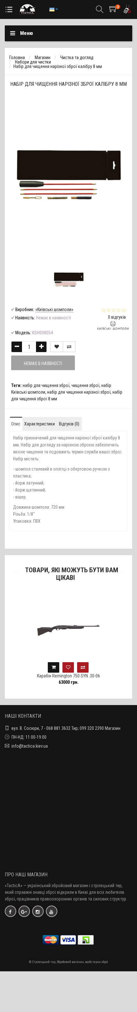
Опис (15, 423)
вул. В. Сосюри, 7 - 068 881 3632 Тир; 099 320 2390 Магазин (65, 728)
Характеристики (39, 423)
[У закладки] (56, 346)
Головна (17, 57)
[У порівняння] (69, 346)
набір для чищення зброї (46, 385)
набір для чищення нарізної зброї (79, 392)
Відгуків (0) (69, 423)
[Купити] (53, 667)
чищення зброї (85, 385)
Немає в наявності (43, 363)
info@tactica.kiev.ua (29, 746)
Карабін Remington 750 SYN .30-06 (68, 675)
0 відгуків (117, 317)
